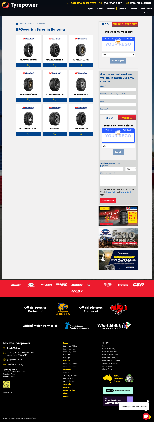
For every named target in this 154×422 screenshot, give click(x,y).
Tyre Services (68, 378)
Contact (133, 8)
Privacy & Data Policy (16, 418)
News (149, 13)
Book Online (146, 8)
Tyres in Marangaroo (110, 354)
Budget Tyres (107, 366)
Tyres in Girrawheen (109, 352)
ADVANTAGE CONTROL (28, 60)
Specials (122, 8)
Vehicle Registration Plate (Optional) (110, 164)
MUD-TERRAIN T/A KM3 (28, 129)
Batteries (66, 372)
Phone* (113, 94)
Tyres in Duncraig (108, 349)
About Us (105, 343)
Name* (103, 86)
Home (20, 24)
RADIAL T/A (54, 129)
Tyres (90, 8)
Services (111, 8)
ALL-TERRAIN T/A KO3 (28, 94)
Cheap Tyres (107, 369)
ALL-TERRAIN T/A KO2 (81, 60)
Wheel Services (69, 381)
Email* (103, 101)
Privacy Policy (111, 192)
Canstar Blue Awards (110, 363)
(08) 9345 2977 (113, 3)
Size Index (106, 346)
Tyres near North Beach (111, 360)
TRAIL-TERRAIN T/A (81, 129)
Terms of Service (126, 192)
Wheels (100, 8)
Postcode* (104, 109)
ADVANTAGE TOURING (54, 60)
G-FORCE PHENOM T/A (54, 94)
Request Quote (108, 201)
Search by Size (69, 349)
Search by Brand (69, 352)
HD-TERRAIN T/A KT (81, 94)
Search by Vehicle (70, 346)
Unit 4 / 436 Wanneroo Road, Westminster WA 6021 (21, 354)
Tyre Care (67, 355)
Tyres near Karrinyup (110, 357)
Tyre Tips (66, 357)
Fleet (143, 13)
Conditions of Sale (30, 418)
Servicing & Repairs (70, 375)
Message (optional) (107, 173)
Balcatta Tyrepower (83, 3)
